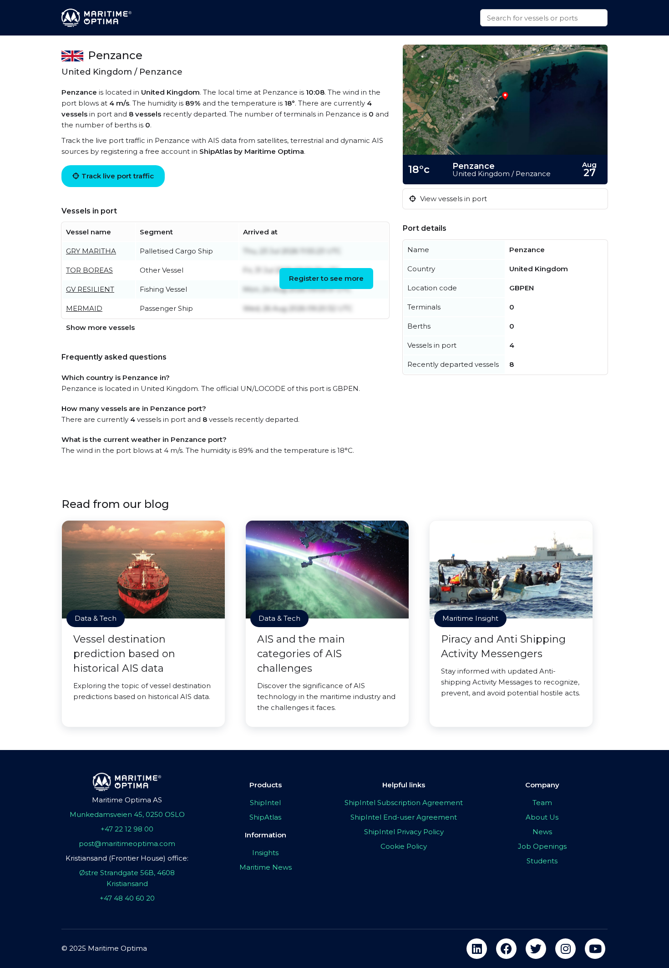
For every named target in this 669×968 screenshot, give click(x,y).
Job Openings (542, 846)
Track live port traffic (117, 176)
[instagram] (565, 948)
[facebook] (506, 948)
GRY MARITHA (91, 251)
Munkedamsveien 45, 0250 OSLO (127, 814)
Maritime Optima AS (127, 800)
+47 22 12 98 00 (127, 829)
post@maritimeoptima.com (127, 843)
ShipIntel (265, 802)
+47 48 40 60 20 (127, 898)
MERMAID (84, 308)
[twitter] (536, 948)
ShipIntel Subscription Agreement (404, 802)
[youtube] (595, 948)
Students (542, 861)
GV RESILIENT (90, 289)
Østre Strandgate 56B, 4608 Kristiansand (127, 878)
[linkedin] (476, 948)
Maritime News (265, 867)
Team (542, 802)
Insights (265, 852)
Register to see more (326, 278)
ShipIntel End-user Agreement (403, 817)
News (542, 831)
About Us (542, 817)
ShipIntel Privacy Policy (404, 831)
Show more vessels (100, 327)
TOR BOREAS (89, 270)
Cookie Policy (403, 846)
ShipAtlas (265, 817)
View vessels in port (452, 198)
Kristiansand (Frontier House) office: (127, 858)
